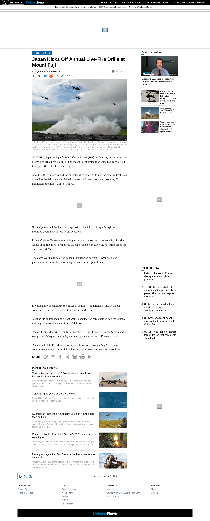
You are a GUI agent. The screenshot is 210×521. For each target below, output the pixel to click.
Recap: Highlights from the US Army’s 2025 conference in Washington (64, 436)
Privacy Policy (24, 489)
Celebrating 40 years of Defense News (53, 393)
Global (176, 2)
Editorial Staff (112, 496)
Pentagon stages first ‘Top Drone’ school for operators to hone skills (63, 456)
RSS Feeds (67, 500)
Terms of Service (25, 493)
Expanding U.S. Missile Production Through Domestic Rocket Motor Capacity (157, 82)
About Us (155, 489)
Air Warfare (106, 2)
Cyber (138, 2)
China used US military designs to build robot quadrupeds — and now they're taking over (168, 97)
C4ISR (146, 2)
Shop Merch (67, 504)
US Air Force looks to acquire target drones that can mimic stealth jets (160, 334)
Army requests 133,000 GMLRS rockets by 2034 (167, 110)
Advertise (110, 489)
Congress (166, 2)
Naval (122, 2)
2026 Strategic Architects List (112, 7)
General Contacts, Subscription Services (125, 493)
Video (183, 2)
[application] (159, 66)
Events (65, 496)
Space (130, 2)
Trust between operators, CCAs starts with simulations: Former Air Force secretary (62, 375)
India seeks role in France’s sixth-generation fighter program (159, 276)
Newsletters (67, 493)
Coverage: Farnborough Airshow (80, 7)
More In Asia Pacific (45, 368)
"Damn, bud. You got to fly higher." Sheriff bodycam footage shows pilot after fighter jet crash (168, 127)
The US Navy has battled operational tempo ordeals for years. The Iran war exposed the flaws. (160, 292)
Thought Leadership (197, 2)
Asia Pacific (42, 52)
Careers (154, 493)
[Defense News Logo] (35, 2)
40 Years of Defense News (140, 7)
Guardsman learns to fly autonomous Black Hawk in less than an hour (63, 415)
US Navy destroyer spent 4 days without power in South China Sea (159, 321)
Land (116, 2)
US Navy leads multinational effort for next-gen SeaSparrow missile (159, 307)
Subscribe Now (69, 489)
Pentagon (155, 2)
